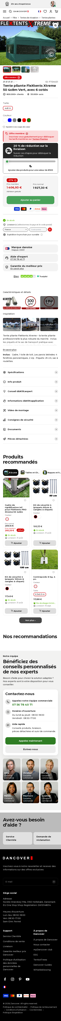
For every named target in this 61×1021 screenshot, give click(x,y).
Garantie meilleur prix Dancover (14, 953)
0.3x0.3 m (40, 594)
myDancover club (42, 949)
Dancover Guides (42, 965)
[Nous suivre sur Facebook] (5, 979)
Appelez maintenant (30, 741)
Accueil (6, 18)
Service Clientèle (12, 936)
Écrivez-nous (30, 749)
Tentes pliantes (48, 18)
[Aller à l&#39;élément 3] (25, 69)
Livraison (8, 946)
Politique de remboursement (43, 1007)
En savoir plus (9, 350)
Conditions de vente (14, 941)
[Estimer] (50, 229)
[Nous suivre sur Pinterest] (20, 979)
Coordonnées (35, 1010)
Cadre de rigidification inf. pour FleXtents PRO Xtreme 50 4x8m (16, 508)
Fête (15, 18)
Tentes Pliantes (40, 139)
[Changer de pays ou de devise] (39, 11)
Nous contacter (41, 944)
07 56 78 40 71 (17, 259)
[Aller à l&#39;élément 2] (16, 69)
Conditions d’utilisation (16, 1010)
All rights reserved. (28, 1003)
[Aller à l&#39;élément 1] (7, 69)
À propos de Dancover (45, 939)
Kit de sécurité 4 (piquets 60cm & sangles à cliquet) (43, 507)
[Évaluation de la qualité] (10, 82)
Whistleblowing (42, 969)
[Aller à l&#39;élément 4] (34, 69)
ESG (35, 954)
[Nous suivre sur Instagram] (13, 979)
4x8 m (8, 108)
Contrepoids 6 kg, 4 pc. (44, 578)
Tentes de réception (29, 18)
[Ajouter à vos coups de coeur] (25, 500)
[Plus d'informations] (41, 234)
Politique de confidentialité (15, 1007)
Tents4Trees (40, 959)
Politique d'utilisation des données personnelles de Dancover (14, 964)
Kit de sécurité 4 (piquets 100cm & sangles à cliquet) (14, 579)
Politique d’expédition (13, 1012)
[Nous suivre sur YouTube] (28, 979)
